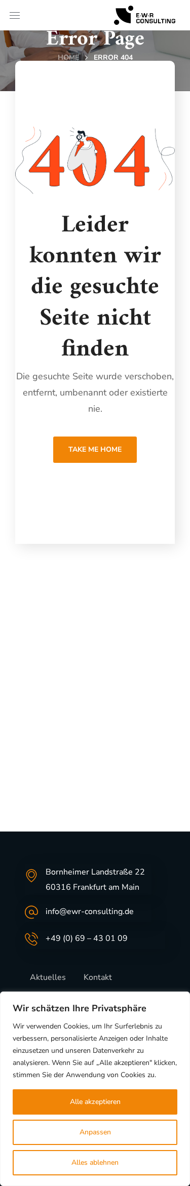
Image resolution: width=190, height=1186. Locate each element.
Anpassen (95, 1132)
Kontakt (98, 977)
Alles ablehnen (95, 1162)
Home (68, 57)
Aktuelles (48, 977)
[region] (95, 1089)
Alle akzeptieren (95, 1101)
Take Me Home (95, 449)
